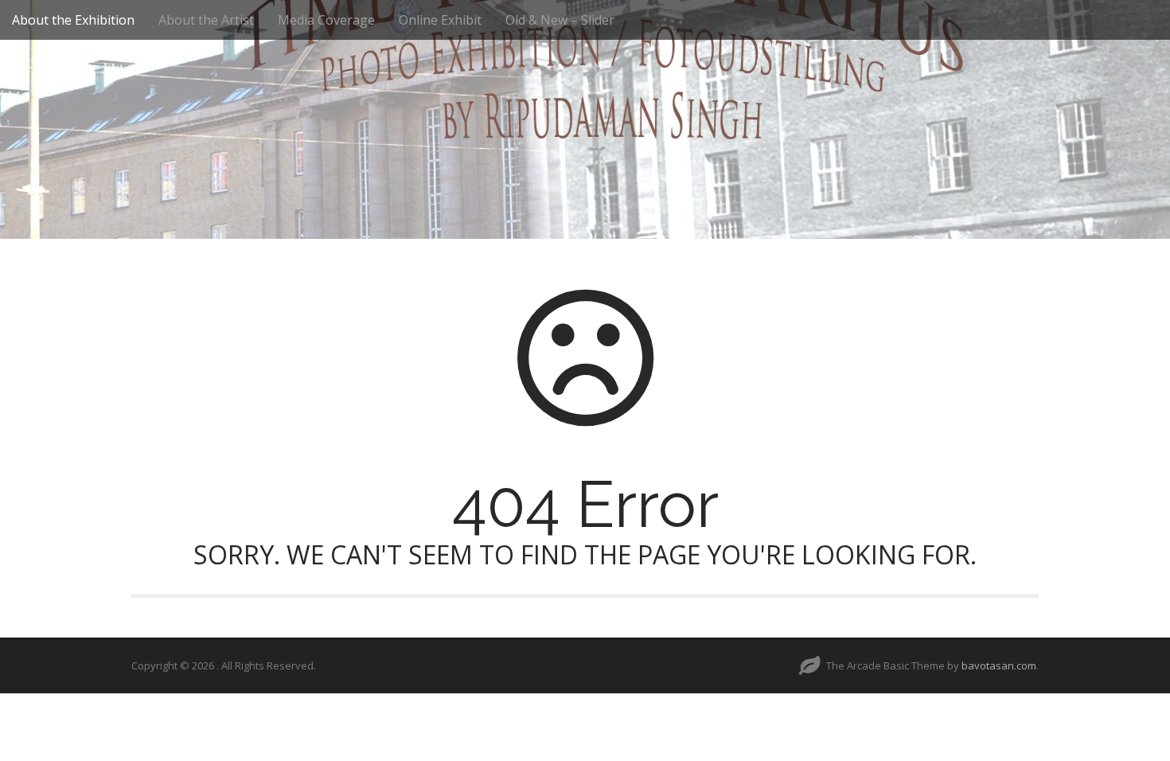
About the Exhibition (73, 20)
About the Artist (206, 20)
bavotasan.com (998, 665)
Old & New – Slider (559, 20)
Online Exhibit (440, 20)
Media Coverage (326, 20)
